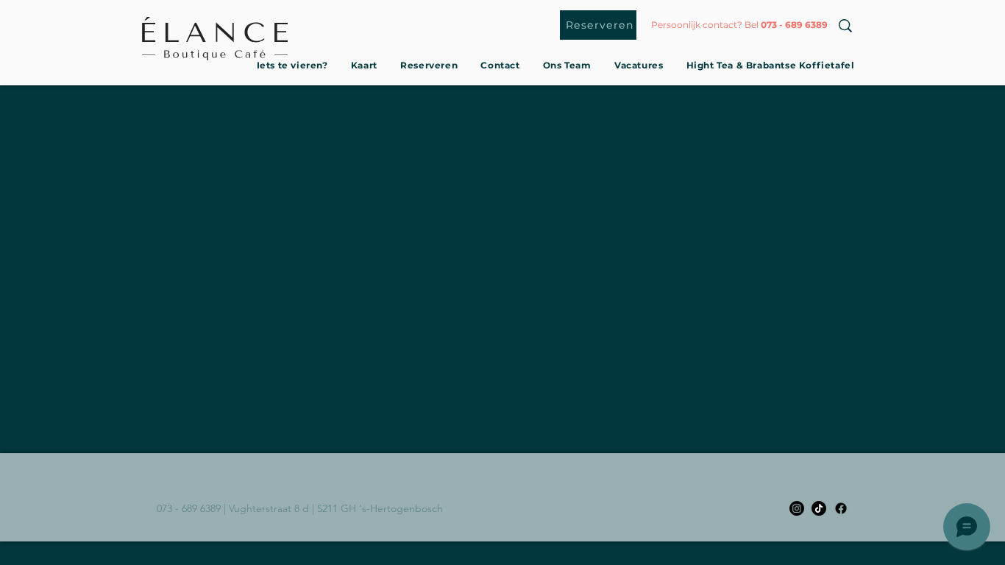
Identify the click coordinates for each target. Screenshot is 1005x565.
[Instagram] (796, 508)
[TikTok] (819, 508)
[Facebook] (841, 508)
